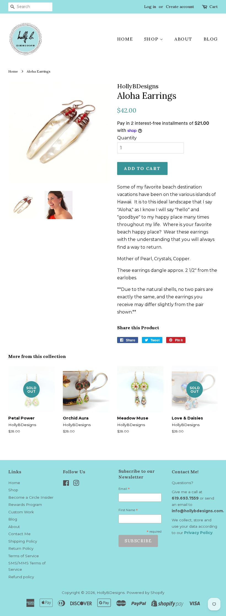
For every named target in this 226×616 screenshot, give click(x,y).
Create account (180, 6)
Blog (211, 39)
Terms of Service (23, 556)
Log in (150, 6)
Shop (152, 39)
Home (125, 39)
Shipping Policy (22, 541)
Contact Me (19, 534)
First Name (128, 511)
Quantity (127, 137)
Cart (213, 6)
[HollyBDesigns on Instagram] (76, 484)
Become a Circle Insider (30, 497)
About (183, 39)
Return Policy (20, 548)
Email (124, 489)
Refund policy (21, 577)
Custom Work (21, 512)
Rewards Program (25, 504)
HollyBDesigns (111, 592)
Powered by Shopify (145, 592)
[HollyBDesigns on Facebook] (66, 484)
